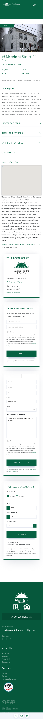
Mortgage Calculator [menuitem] (9, 679)
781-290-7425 (34, 5)
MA (16, 244)
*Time (8, 406)
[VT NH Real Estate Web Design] (21, 702)
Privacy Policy (33, 469)
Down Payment (11, 513)
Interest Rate (11, 522)
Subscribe (21, 354)
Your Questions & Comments (15, 414)
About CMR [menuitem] (6, 659)
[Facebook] (3, 639)
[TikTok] (10, 639)
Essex (22, 244)
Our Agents (17, 292)
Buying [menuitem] (4, 673)
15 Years (21, 496)
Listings (10, 244)
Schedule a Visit (29, 376)
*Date (8, 398)
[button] (3, 38)
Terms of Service (12, 471)
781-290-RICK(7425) (23, 616)
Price (8, 504)
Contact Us (9, 292)
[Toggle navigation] (39, 5)
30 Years (12, 496)
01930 (38, 244)
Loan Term (10, 492)
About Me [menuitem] (5, 653)
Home (4, 244)
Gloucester (30, 244)
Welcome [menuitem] (5, 656)
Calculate (21, 534)
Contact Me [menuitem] (6, 662)
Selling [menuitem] (4, 676)
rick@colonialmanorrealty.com (18, 630)
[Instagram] (6, 639)
